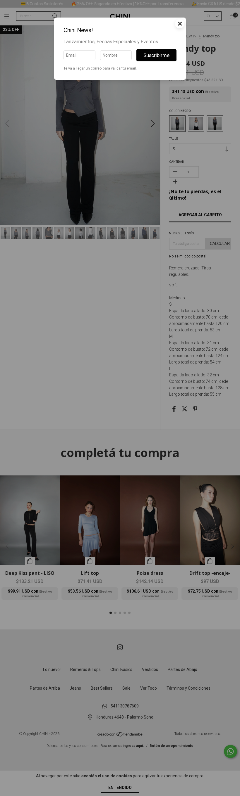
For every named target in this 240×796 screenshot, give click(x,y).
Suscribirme (156, 55)
